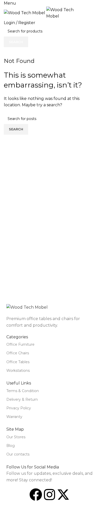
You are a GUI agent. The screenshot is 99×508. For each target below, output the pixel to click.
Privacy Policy (18, 408)
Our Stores (15, 437)
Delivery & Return (22, 399)
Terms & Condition (22, 391)
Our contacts (17, 454)
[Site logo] (25, 12)
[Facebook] (35, 494)
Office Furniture (20, 344)
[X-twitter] (63, 494)
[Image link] (27, 307)
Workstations (18, 370)
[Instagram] (49, 494)
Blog (10, 445)
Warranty (14, 416)
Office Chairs (17, 353)
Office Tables (17, 362)
